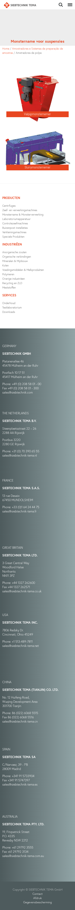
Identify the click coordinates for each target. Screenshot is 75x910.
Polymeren (8, 274)
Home (5, 48)
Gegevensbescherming (37, 902)
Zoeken (61, 3)
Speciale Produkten (13, 236)
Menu (69, 3)
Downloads (8, 312)
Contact (37, 894)
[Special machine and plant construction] (20, 5)
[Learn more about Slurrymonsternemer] (37, 126)
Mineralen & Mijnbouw (15, 261)
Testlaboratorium (12, 307)
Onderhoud (8, 303)
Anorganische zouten (14, 252)
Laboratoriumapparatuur (16, 219)
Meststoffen (9, 287)
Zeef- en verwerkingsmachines (19, 210)
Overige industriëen (13, 278)
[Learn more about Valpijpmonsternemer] (37, 73)
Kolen (5, 265)
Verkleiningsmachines (14, 232)
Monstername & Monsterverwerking (22, 214)
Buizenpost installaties (15, 228)
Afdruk (37, 898)
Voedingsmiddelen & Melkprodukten (23, 270)
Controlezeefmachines (15, 223)
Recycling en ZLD (12, 283)
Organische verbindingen (16, 256)
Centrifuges (9, 205)
